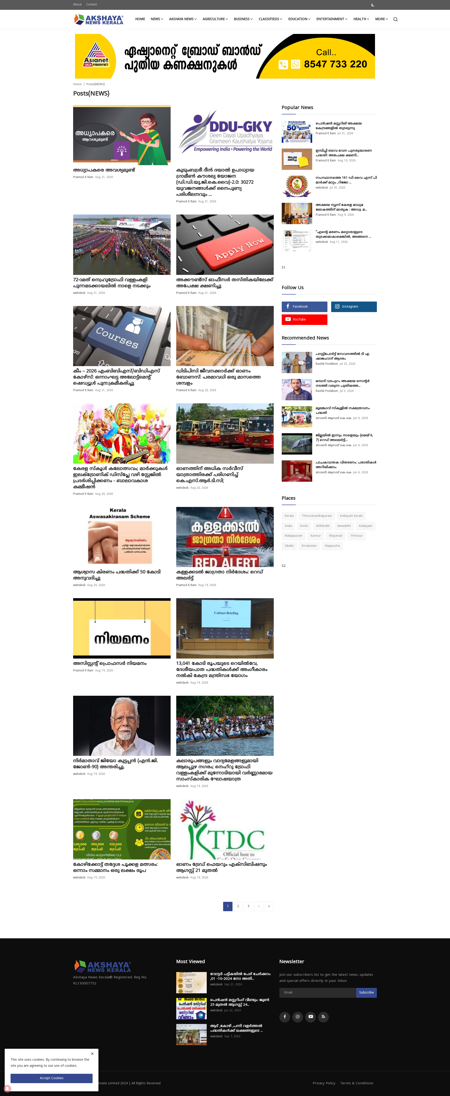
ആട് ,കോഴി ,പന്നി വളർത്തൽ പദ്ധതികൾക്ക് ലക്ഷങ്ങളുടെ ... (236, 1028)
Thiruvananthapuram (317, 516)
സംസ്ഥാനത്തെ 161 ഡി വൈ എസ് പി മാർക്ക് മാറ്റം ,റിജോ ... (346, 180)
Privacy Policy (324, 1083)
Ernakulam (309, 546)
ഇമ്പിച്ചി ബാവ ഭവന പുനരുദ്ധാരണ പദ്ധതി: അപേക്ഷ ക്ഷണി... (344, 153)
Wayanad (335, 536)
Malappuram (293, 536)
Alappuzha (332, 546)
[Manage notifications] (7, 1088)
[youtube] (310, 1017)
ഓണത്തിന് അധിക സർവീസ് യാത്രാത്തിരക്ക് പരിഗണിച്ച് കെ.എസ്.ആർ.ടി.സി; (209, 475)
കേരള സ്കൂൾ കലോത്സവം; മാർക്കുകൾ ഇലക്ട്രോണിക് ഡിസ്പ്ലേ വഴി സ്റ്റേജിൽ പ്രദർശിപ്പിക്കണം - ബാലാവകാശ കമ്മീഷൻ (120, 478)
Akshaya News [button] (181, 19)
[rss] (323, 1017)
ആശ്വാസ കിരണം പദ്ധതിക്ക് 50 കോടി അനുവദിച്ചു (117, 575)
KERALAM (322, 526)
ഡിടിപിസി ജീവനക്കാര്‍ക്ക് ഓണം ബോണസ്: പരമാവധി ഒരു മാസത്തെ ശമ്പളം (218, 377)
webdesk (79, 293)
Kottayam (365, 526)
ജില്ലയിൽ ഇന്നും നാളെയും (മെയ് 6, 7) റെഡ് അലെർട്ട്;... (344, 437)
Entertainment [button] (330, 19)
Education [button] (297, 19)
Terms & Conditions (356, 1083)
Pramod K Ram (83, 177)
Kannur (316, 536)
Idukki (289, 546)
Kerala (289, 516)
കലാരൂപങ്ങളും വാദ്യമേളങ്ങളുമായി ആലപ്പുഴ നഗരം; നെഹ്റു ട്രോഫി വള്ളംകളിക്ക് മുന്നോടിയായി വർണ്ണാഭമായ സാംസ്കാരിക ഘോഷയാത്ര (224, 770)
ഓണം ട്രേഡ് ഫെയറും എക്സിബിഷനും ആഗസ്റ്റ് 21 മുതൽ (221, 868)
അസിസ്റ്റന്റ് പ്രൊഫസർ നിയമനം (109, 664)
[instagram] (297, 1017)
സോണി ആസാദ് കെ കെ (333, 418)
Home (140, 19)
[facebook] (284, 1017)
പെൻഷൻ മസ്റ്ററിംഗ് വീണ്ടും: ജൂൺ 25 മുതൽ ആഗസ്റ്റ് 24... (239, 1002)
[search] (395, 19)
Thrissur (356, 536)
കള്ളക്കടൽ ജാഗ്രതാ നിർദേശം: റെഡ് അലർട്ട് (219, 575)
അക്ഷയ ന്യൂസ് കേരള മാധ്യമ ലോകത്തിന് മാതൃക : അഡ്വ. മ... (341, 207)
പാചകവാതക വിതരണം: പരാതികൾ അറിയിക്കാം (346, 465)
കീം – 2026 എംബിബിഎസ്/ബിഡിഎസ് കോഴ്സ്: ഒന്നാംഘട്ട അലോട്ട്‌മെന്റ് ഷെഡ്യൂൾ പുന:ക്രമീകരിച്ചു (116, 377)
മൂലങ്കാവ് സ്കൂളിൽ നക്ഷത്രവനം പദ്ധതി (343, 410)
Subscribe (366, 993)
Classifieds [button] (269, 19)
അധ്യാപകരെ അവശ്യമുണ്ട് (104, 170)
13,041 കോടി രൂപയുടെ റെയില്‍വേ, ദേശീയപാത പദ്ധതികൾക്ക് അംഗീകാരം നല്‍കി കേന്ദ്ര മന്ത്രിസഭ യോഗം (221, 670)
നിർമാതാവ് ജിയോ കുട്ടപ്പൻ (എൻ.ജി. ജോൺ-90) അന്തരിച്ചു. (115, 764)
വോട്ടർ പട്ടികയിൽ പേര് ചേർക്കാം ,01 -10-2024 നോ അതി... (240, 976)
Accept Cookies (52, 1078)
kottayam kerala (351, 516)
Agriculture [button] (214, 19)
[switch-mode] (373, 5)
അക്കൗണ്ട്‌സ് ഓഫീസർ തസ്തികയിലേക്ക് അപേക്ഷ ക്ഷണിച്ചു (224, 283)
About (77, 5)
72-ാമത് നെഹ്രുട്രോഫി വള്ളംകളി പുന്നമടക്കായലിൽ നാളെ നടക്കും (111, 283)
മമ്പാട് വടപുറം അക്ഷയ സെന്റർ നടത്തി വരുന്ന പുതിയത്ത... (343, 383)
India (288, 526)
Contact (91, 5)
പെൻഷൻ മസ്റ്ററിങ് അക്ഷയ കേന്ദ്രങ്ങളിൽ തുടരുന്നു (339, 126)
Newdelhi (344, 526)
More (380, 19)
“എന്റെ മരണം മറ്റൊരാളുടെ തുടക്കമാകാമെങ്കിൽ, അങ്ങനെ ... (343, 234)
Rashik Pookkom (327, 364)
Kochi (304, 526)
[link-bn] (225, 56)
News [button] (155, 19)
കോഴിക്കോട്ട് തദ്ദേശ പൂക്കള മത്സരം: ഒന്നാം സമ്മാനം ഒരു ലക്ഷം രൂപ (115, 868)
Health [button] (359, 19)
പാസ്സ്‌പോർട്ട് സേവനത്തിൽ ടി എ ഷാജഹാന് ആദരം (342, 356)
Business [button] (242, 19)
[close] (92, 1053)
